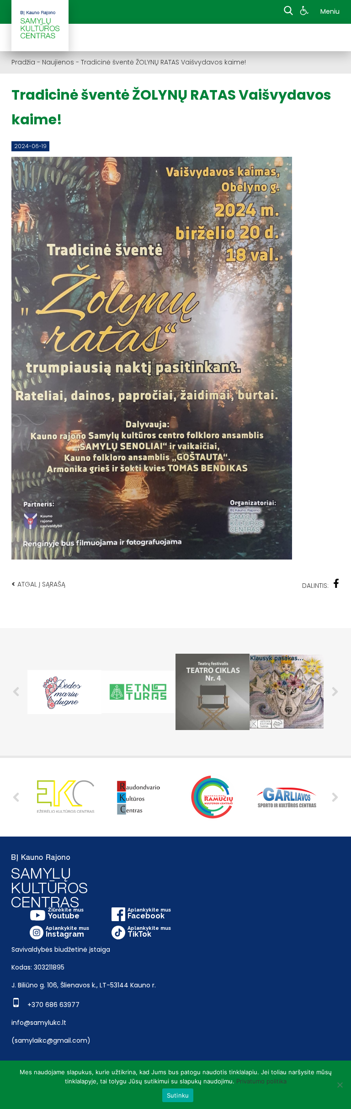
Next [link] (335, 691)
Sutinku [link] (178, 1095)
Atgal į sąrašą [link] (38, 584)
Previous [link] (16, 691)
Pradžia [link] (23, 62)
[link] (306, 12)
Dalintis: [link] (315, 585)
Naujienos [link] (58, 62)
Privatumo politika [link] (261, 1081)
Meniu (330, 11)
